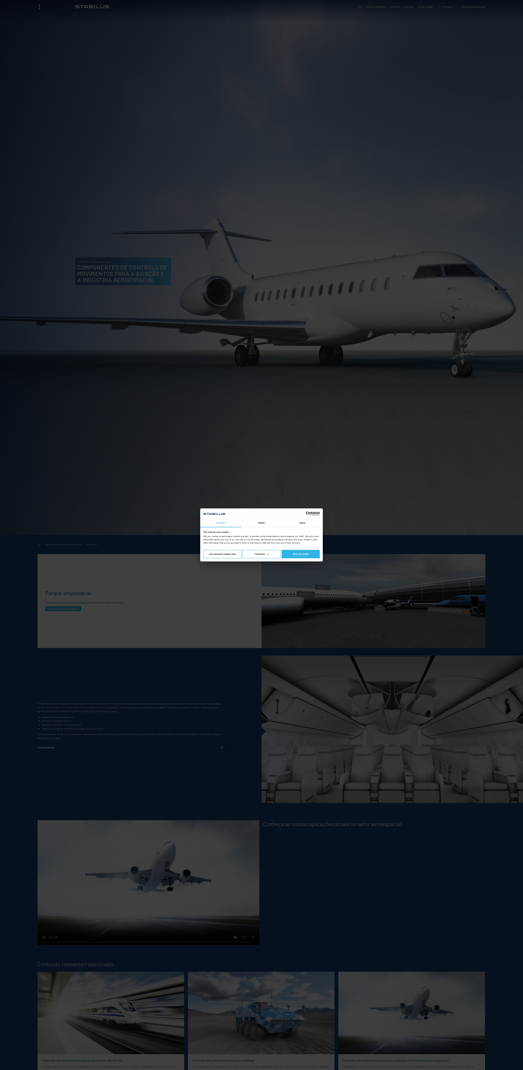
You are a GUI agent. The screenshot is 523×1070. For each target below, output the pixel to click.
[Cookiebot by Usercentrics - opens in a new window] (308, 514)
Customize (260, 554)
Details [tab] (261, 523)
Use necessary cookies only (222, 554)
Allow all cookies (301, 554)
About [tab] (302, 523)
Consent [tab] (221, 523)
